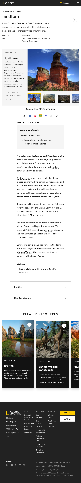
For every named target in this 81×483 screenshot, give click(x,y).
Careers (51, 427)
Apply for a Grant (52, 422)
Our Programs (39, 422)
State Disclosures (56, 473)
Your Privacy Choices (65, 475)
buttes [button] (56, 167)
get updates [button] (67, 418)
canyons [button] (21, 170)
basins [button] (40, 170)
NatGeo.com (28, 423)
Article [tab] (20, 122)
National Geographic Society (28, 417)
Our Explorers (39, 416)
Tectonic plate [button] (24, 178)
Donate (66, 3)
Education (40, 427)
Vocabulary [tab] (34, 122)
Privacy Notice (49, 475)
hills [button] (49, 159)
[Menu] (78, 3)
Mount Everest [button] (24, 226)
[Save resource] (75, 20)
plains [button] (24, 163)
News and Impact (28, 428)
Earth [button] (45, 156)
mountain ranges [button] (25, 248)
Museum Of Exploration (40, 431)
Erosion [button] (25, 185)
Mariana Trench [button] (24, 252)
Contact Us (28, 432)
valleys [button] (29, 170)
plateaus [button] (56, 159)
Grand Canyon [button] (46, 207)
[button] (40, 287)
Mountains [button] (41, 159)
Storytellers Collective (40, 445)
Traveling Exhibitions (40, 451)
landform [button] (23, 156)
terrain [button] (31, 159)
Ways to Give (51, 416)
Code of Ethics (42, 473)
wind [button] (45, 185)
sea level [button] (48, 230)
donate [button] (67, 413)
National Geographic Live (40, 438)
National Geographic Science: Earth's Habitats (37, 271)
